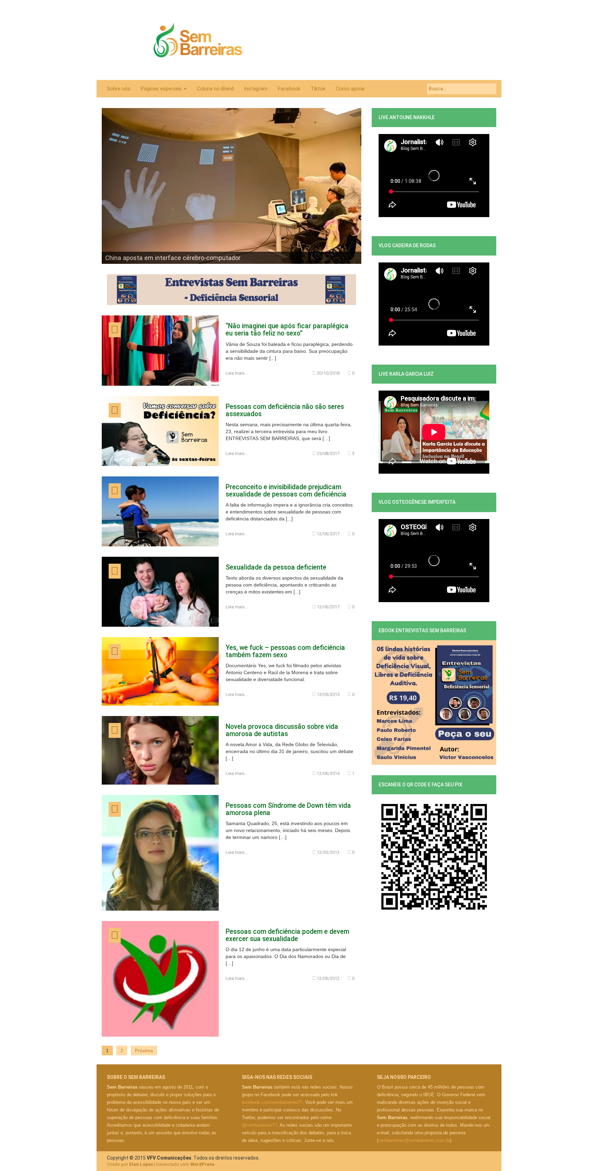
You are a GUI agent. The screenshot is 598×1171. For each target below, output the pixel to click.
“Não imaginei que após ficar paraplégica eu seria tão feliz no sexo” (287, 329)
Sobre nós (118, 89)
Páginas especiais (162, 89)
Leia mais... (237, 373)
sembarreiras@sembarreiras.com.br (414, 1140)
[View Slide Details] (231, 186)
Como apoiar (350, 89)
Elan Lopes (141, 1164)
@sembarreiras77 (259, 1125)
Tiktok (318, 89)
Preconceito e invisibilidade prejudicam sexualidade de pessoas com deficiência (286, 490)
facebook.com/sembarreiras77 (272, 1102)
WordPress (202, 1164)
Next (352, 184)
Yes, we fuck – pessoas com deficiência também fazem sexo (285, 651)
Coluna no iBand (215, 89)
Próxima (144, 1050)
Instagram (256, 89)
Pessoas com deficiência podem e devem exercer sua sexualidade (287, 935)
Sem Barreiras (198, 40)
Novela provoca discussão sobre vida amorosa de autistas (282, 730)
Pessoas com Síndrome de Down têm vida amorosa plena (288, 809)
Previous (110, 184)
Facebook (289, 89)
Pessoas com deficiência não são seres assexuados (285, 410)
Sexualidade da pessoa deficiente (276, 567)
